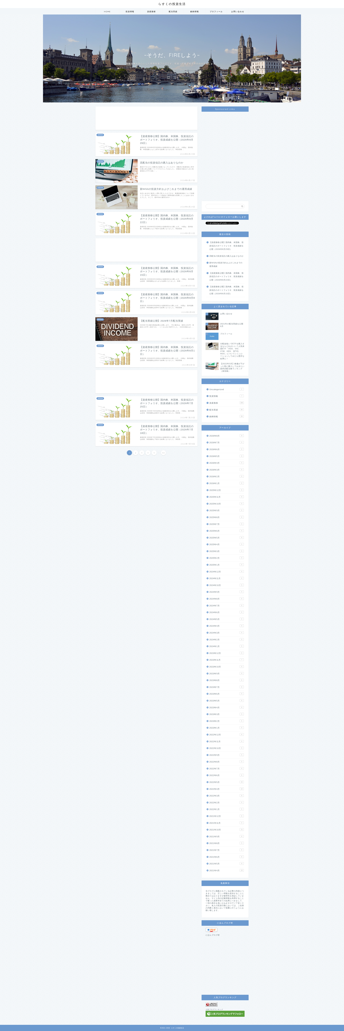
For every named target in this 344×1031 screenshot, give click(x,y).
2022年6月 (225, 775)
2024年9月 (225, 592)
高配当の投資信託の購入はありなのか (226, 256)
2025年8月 (225, 517)
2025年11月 (225, 497)
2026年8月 (225, 436)
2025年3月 (225, 551)
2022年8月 (225, 762)
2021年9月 (225, 836)
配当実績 (173, 11)
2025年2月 (225, 558)
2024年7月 (225, 606)
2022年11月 (225, 741)
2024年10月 (225, 585)
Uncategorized (225, 389)
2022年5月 (226, 782)
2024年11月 (225, 578)
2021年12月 (225, 816)
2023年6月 (225, 694)
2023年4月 (225, 707)
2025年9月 (225, 510)
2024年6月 (225, 612)
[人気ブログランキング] (225, 1004)
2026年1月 (225, 483)
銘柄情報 (194, 11)
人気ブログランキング (214, 1009)
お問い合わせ (237, 11)
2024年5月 (225, 619)
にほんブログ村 (213, 935)
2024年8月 (225, 599)
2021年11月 (225, 823)
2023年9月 (225, 673)
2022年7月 (225, 768)
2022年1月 (225, 809)
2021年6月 (225, 857)
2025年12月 (225, 490)
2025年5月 (225, 538)
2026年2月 (225, 476)
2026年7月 (225, 442)
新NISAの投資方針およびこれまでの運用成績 (225, 264)
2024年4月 (225, 626)
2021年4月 (226, 870)
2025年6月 (225, 531)
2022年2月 (225, 802)
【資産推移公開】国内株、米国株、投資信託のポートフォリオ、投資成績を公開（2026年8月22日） (226, 276)
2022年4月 (226, 789)
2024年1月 (225, 646)
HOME (107, 11)
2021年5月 (225, 864)
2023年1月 (225, 728)
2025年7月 (225, 524)
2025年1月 (225, 565)
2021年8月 (225, 843)
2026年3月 (225, 470)
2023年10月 (225, 667)
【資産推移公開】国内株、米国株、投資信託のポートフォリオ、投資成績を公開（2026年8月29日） (226, 245)
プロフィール (216, 11)
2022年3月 (225, 796)
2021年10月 (226, 830)
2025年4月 (225, 544)
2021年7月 (225, 850)
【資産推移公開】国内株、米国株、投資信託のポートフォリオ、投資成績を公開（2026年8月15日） (226, 290)
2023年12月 (225, 653)
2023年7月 (225, 687)
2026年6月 (225, 449)
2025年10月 (225, 504)
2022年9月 (225, 755)
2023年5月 (225, 701)
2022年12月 (225, 735)
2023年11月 (225, 660)
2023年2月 (225, 721)
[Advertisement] (146, 118)
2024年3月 (225, 633)
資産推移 (151, 11)
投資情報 (130, 11)
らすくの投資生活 (172, 4)
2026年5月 (225, 456)
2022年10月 (225, 748)
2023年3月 (225, 714)
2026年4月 (225, 463)
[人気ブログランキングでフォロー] (225, 1014)
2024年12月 (225, 572)
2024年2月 (225, 639)
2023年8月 (225, 680)
